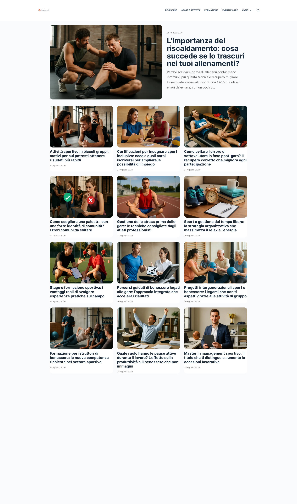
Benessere (171, 10)
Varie (245, 10)
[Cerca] (258, 10)
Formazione (211, 10)
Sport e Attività (190, 10)
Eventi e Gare (230, 10)
